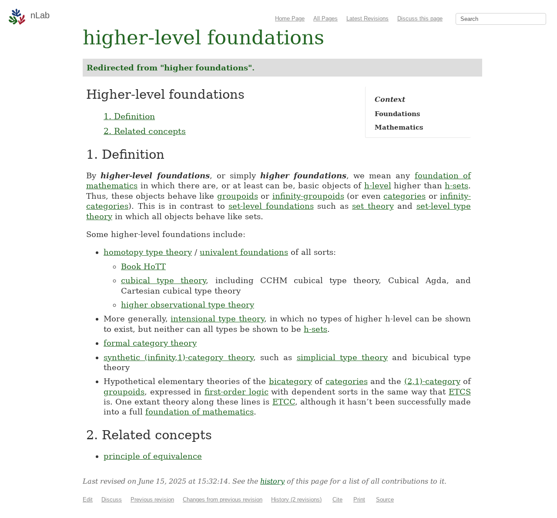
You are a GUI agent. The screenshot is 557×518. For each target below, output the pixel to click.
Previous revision (152, 499)
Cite (337, 499)
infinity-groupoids (308, 196)
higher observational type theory (187, 304)
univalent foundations (244, 252)
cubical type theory (163, 280)
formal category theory (150, 343)
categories (404, 196)
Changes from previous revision (222, 499)
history (272, 481)
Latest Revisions (367, 18)
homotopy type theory (148, 252)
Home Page (290, 18)
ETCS (460, 391)
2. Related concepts (145, 131)
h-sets (456, 185)
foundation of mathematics (199, 411)
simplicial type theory (342, 357)
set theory (373, 206)
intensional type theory (217, 318)
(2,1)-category (432, 381)
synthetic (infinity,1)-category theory (178, 357)
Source (385, 499)
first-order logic (236, 391)
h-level (377, 185)
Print (359, 499)
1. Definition (129, 116)
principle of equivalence (153, 456)
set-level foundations (271, 206)
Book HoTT (143, 266)
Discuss (111, 499)
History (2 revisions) (296, 499)
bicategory (290, 381)
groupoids (237, 196)
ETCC (283, 401)
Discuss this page (420, 18)
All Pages (325, 18)
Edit (88, 499)
